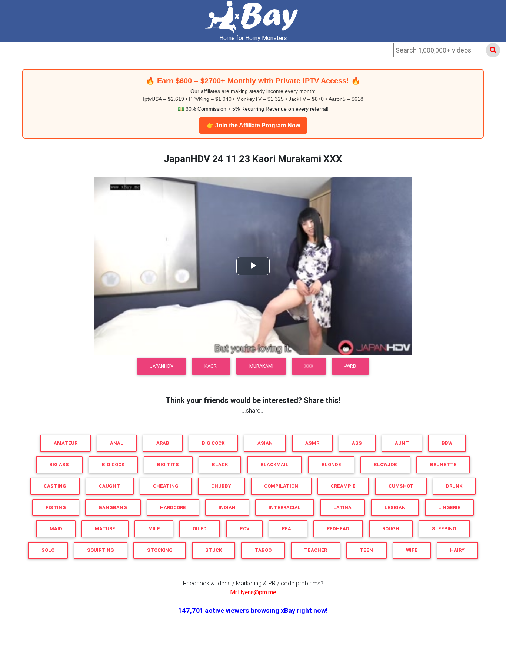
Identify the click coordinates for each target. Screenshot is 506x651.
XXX (308, 366)
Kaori (211, 366)
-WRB (350, 366)
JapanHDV (161, 366)
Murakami (261, 366)
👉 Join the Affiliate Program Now (253, 125)
